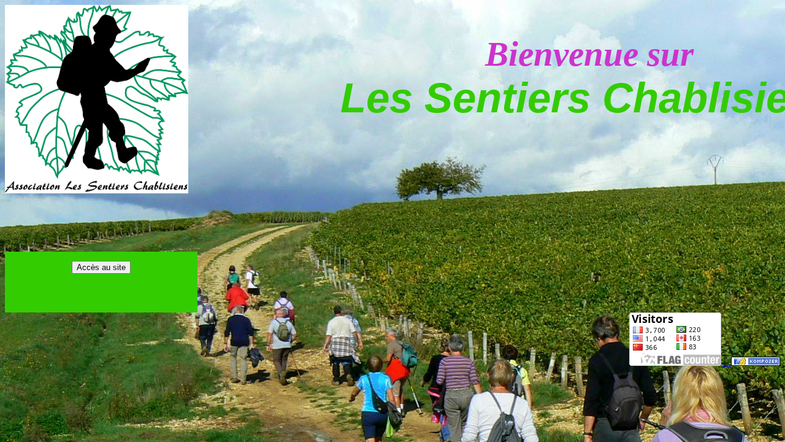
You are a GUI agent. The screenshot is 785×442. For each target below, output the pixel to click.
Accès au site (101, 267)
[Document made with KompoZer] (755, 362)
